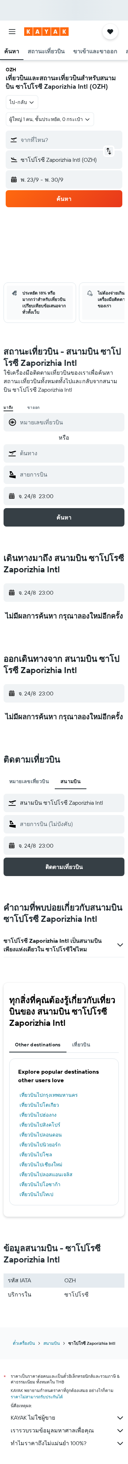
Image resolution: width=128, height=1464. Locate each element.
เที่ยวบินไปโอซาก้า (40, 1184)
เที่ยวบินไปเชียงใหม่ (41, 1164)
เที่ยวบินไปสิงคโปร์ (40, 1125)
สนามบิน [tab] (70, 781)
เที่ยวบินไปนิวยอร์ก (40, 1144)
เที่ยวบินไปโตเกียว (39, 1105)
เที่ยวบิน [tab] (81, 1044)
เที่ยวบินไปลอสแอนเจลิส (46, 1174)
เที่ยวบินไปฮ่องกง (38, 1115)
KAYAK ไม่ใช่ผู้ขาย (33, 1417)
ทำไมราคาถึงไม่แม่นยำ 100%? (48, 1443)
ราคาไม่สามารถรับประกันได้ (37, 1396)
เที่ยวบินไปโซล (36, 1154)
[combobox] (70, 453)
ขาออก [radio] (33, 407)
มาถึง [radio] (8, 407)
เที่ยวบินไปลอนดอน (41, 1135)
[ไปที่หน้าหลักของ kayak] (46, 31)
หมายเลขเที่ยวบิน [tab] (29, 781)
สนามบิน (51, 1343)
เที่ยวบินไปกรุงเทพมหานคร (49, 1095)
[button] (12, 31)
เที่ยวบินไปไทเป (36, 1194)
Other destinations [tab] (38, 1044)
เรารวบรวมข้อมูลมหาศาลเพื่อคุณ (52, 1430)
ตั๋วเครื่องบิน (24, 1343)
